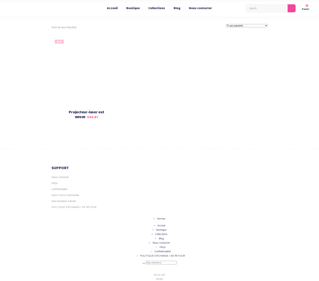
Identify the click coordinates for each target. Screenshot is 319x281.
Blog (161, 238)
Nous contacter (60, 177)
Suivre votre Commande (65, 195)
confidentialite (60, 189)
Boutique (161, 229)
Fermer (161, 218)
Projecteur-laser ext (86, 112)
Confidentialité (162, 251)
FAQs (55, 183)
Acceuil (161, 225)
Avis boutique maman (64, 201)
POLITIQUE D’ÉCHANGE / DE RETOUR (74, 207)
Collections (161, 234)
